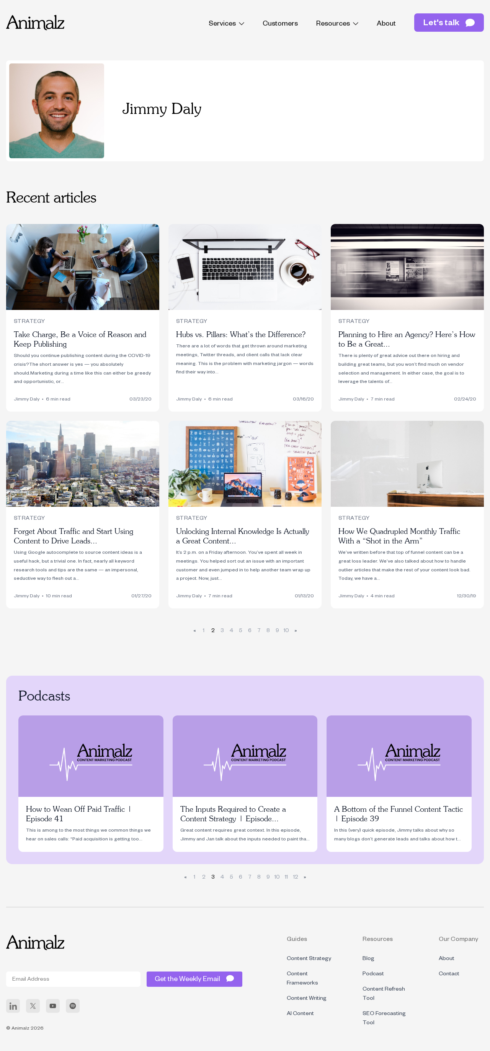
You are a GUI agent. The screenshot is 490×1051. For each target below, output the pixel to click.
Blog (368, 959)
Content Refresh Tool (384, 994)
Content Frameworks (302, 979)
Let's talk (441, 24)
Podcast (373, 975)
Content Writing (307, 999)
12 (295, 878)
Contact (449, 975)
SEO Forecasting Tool (384, 1019)
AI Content (300, 1014)
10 (286, 631)
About (386, 24)
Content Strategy (309, 959)
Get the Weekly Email (187, 980)
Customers (280, 24)
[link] (13, 1006)
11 (286, 878)
